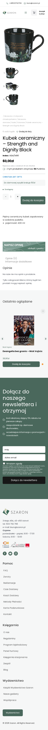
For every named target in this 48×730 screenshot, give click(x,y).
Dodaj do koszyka (33, 200)
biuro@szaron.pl (33, 3)
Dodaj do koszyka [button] (21, 364)
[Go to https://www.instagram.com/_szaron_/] (16, 554)
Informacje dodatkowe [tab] (18, 261)
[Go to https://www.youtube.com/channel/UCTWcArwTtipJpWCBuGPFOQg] (10, 554)
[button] (24, 131)
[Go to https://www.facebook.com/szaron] (5, 554)
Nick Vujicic (7, 347)
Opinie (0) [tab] (11, 258)
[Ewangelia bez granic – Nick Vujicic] (24, 330)
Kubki (14, 122)
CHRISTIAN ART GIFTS (12, 177)
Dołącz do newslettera (24, 480)
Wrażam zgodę (14, 463)
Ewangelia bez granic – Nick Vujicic (22, 351)
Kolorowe (21, 122)
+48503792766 (15, 3)
